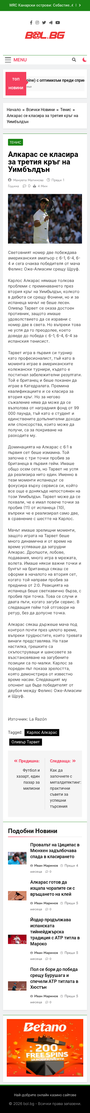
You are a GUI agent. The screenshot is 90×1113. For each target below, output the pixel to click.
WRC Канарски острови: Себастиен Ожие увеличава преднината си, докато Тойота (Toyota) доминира (40, 6)
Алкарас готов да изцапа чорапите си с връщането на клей (52, 888)
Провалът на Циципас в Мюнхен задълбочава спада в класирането (55, 850)
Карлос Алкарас (42, 732)
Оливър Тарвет (26, 742)
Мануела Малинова (28, 179)
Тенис (15, 142)
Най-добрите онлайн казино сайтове (45, 1095)
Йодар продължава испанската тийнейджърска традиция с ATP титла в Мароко (55, 931)
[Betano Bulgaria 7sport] (45, 1075)
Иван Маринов (46, 865)
